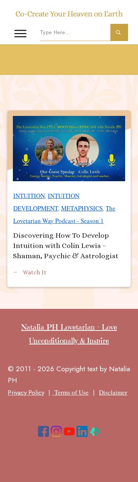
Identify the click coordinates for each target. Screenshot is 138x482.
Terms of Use (70, 392)
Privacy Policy (26, 392)
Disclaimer (113, 392)
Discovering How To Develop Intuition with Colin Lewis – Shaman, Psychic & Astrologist (69, 198)
